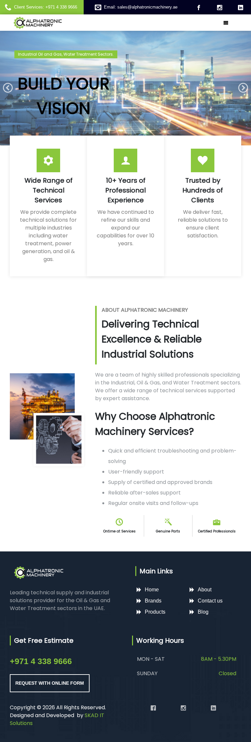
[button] (8, 88)
